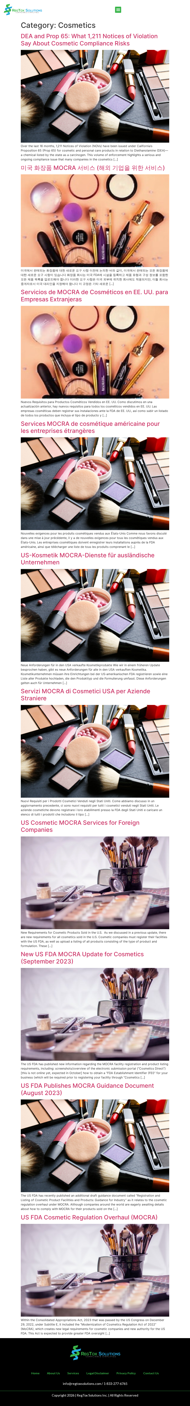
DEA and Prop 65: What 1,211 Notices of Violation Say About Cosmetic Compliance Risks (89, 39)
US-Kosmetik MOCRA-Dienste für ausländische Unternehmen (88, 559)
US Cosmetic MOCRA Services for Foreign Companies (80, 826)
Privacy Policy (126, 1373)
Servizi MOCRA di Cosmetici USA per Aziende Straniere (85, 695)
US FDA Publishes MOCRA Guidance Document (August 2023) (87, 1089)
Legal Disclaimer (97, 1373)
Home (35, 1373)
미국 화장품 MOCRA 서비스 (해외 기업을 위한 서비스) (93, 167)
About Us (53, 1373)
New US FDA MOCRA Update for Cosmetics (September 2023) (82, 958)
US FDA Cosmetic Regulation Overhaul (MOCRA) (89, 1217)
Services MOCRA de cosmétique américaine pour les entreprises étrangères (90, 427)
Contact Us (151, 1373)
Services (73, 1373)
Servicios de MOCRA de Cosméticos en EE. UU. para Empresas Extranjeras (94, 295)
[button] (118, 10)
